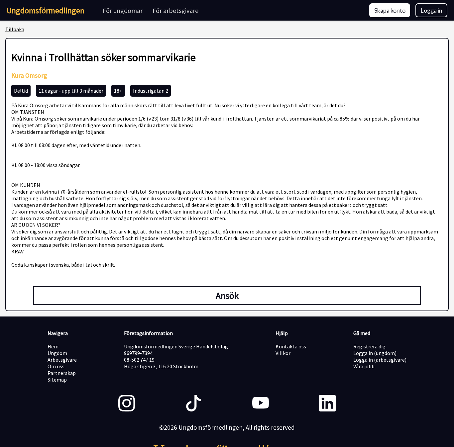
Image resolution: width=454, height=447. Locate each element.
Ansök (227, 295)
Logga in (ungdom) (375, 353)
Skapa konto (389, 10)
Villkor (283, 353)
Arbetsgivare (62, 359)
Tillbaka (14, 29)
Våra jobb (364, 366)
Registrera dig (369, 346)
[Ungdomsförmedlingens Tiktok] (193, 404)
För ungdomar (123, 10)
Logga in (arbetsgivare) (379, 359)
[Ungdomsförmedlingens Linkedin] (327, 404)
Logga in (431, 10)
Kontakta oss (291, 346)
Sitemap (57, 379)
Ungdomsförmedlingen (45, 10)
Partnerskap (62, 373)
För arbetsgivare (175, 10)
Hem (53, 346)
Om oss (56, 366)
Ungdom (57, 353)
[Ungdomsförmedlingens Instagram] (126, 404)
